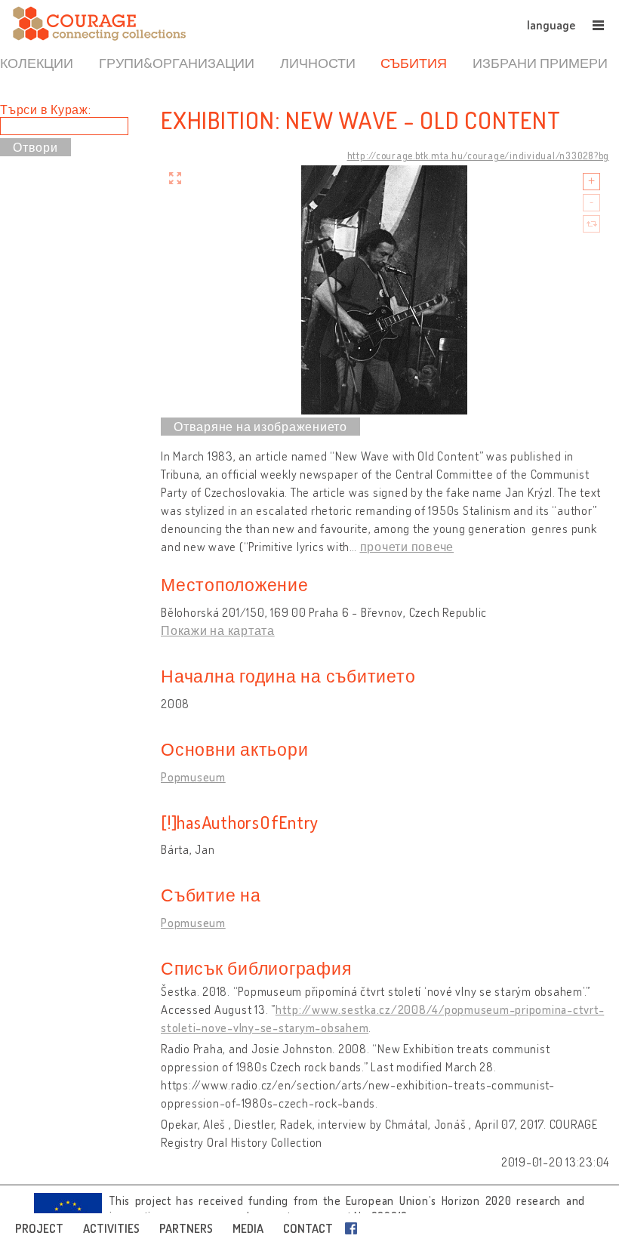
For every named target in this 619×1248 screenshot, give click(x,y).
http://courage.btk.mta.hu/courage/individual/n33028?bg (478, 155)
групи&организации (176, 62)
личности (318, 62)
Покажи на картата (218, 630)
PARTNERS (186, 1228)
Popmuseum (193, 776)
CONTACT (308, 1228)
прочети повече (407, 546)
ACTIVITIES (111, 1228)
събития (413, 62)
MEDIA (248, 1228)
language (551, 25)
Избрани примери (540, 62)
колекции (36, 62)
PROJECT (39, 1228)
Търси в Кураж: (45, 109)
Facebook (354, 1228)
